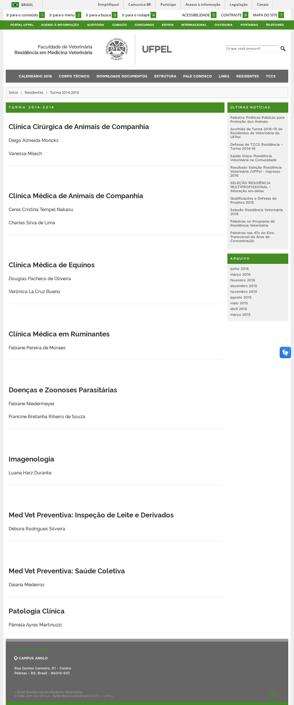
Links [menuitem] (224, 76)
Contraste (234, 14)
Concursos (144, 24)
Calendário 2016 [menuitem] (35, 76)
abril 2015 (238, 309)
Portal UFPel (21, 24)
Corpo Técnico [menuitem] (74, 76)
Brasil (27, 4)
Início (13, 92)
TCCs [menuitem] (271, 76)
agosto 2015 (241, 297)
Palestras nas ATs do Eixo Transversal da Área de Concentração (252, 237)
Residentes (34, 92)
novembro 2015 (243, 291)
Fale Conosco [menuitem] (197, 76)
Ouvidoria (223, 24)
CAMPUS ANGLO (33, 658)
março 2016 (240, 274)
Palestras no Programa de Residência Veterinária (252, 223)
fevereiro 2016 (242, 280)
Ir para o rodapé (138, 14)
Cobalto (119, 24)
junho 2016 (239, 268)
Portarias (249, 24)
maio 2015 (239, 303)
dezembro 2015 (243, 286)
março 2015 (240, 314)
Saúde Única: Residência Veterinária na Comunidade (253, 158)
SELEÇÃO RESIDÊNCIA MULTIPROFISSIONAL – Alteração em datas (250, 187)
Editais (167, 24)
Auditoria (95, 24)
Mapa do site (267, 14)
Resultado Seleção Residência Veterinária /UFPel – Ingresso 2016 (256, 171)
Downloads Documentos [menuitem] (121, 76)
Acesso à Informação (60, 24)
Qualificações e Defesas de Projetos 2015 (253, 200)
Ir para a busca (101, 14)
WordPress (42, 696)
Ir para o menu (64, 14)
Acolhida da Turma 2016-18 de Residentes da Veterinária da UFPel (256, 133)
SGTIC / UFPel (101, 696)
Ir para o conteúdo (24, 14)
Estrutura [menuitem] (165, 76)
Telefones (275, 24)
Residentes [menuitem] (247, 76)
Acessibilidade (198, 14)
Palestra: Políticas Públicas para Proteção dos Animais (257, 119)
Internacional (193, 24)
